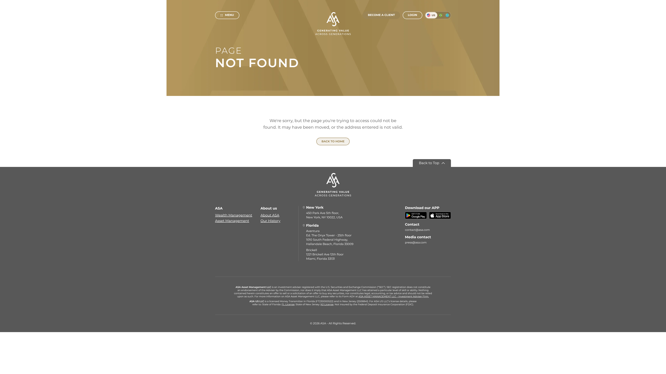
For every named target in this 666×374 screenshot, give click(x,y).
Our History (270, 221)
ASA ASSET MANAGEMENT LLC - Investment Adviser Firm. (393, 296)
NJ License (327, 304)
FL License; (288, 304)
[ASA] (333, 23)
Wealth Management (233, 215)
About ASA (270, 215)
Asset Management (232, 221)
